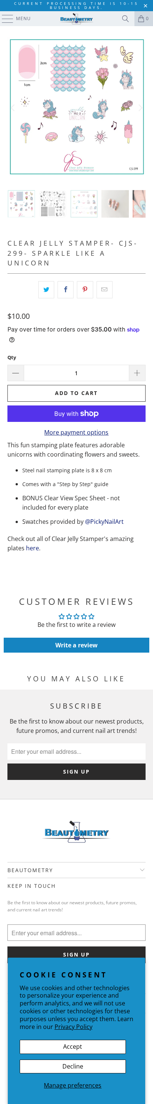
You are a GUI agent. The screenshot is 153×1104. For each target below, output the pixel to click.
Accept (72, 1046)
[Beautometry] (76, 18)
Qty (11, 357)
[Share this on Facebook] (66, 289)
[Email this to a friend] (105, 289)
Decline (72, 1066)
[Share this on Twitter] (46, 289)
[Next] (140, 108)
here (32, 548)
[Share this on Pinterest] (85, 289)
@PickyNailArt (104, 521)
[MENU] (4, 18)
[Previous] (13, 108)
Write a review (76, 645)
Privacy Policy (73, 1027)
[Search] (125, 18)
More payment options (76, 432)
